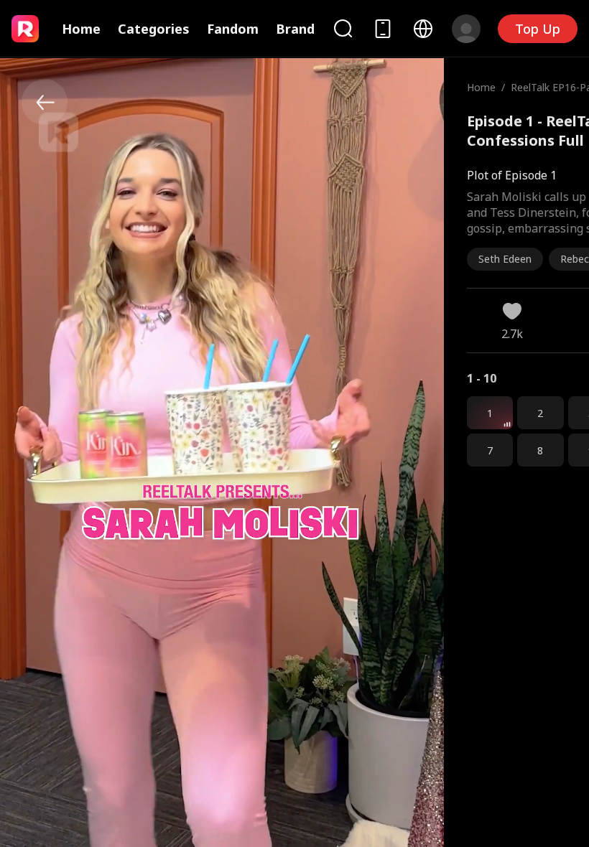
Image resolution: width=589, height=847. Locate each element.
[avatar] (466, 28)
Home (81, 28)
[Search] (342, 28)
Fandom (233, 28)
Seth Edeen (505, 259)
